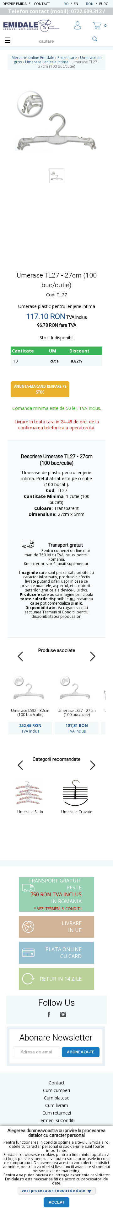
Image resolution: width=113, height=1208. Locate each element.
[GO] (94, 39)
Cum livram (56, 1105)
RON (90, 3)
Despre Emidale (16, 3)
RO (66, 3)
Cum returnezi (56, 1113)
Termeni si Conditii (56, 1120)
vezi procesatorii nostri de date (53, 1190)
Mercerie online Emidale (33, 57)
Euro (104, 3)
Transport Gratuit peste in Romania (55, 894)
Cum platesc (56, 1098)
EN (79, 3)
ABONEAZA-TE (80, 1052)
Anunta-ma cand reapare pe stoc (40, 389)
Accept (56, 1202)
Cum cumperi (56, 1090)
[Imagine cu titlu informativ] (56, 175)
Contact (42, 3)
